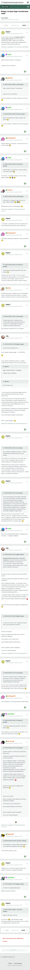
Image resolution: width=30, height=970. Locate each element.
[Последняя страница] (28, 25)
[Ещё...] (27, 33)
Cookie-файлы (18, 963)
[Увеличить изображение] (2, 100)
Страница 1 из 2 (15, 25)
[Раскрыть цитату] (3, 84)
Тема (9, 963)
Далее (24, 25)
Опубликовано (14, 33)
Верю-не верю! (15, 19)
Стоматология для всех (12, 2)
